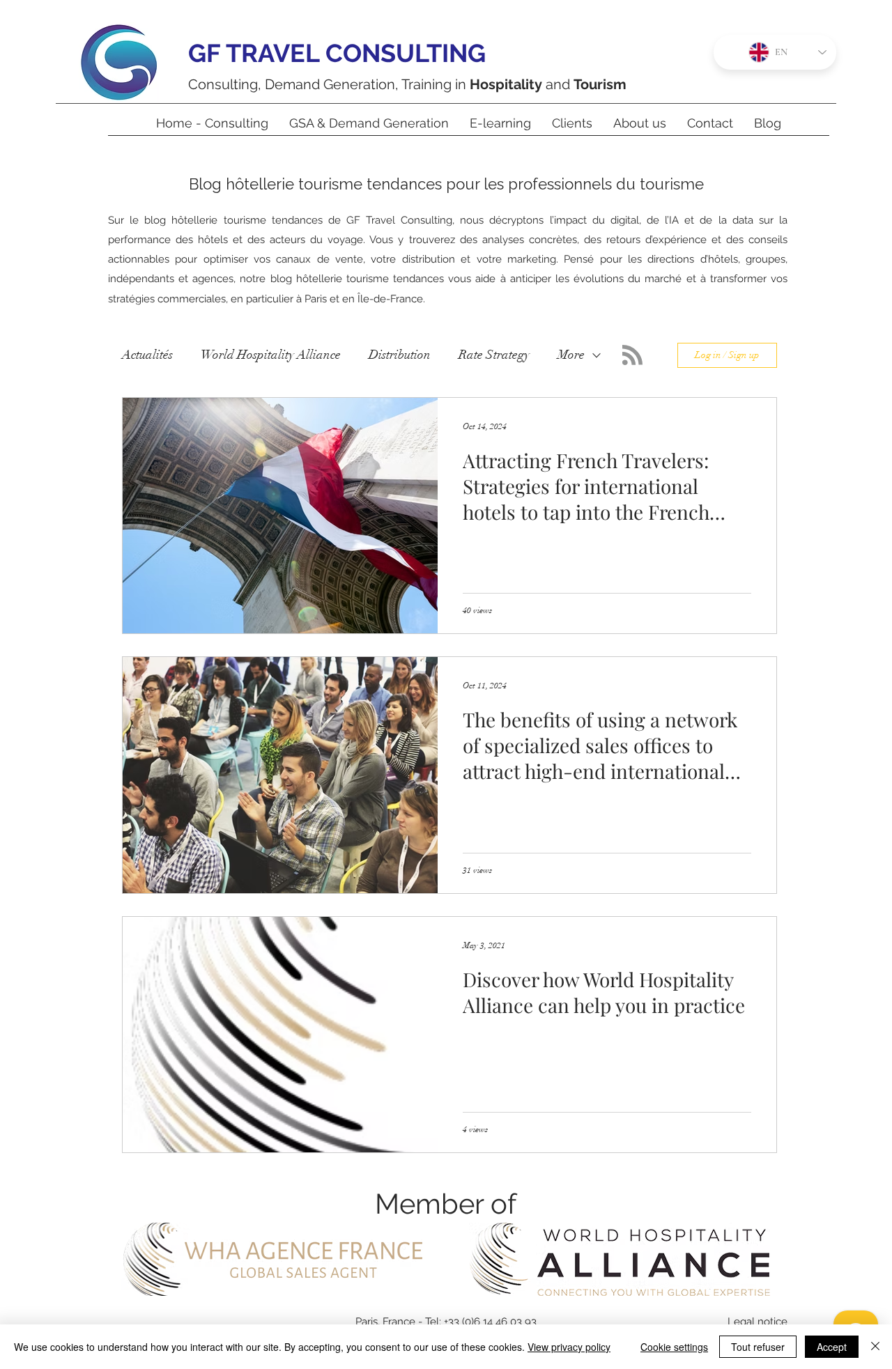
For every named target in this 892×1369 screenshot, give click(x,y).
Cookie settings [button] (674, 1347)
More (571, 354)
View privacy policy (569, 1347)
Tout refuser (758, 1347)
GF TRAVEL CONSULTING (337, 53)
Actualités (147, 354)
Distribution (400, 354)
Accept (832, 1347)
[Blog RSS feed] (632, 355)
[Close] (875, 1347)
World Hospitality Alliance (271, 354)
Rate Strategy (494, 354)
